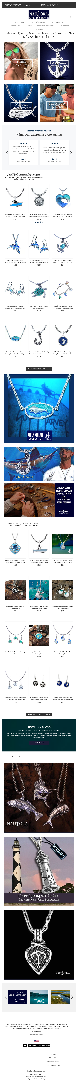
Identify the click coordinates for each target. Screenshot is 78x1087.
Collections (14, 26)
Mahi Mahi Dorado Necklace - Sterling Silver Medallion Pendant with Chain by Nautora (39, 216)
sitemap (53, 1054)
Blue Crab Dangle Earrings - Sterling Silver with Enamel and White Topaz (15, 308)
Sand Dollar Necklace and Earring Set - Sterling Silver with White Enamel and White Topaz (15, 700)
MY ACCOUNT (54, 4)
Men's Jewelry (58, 22)
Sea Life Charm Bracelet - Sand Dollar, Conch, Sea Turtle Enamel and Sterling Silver (63, 308)
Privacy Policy (53, 1058)
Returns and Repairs (53, 1061)
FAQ (23, 5)
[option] (23, 152)
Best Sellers (64, 26)
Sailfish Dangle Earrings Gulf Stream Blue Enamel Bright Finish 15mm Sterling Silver (63, 700)
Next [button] (71, 151)
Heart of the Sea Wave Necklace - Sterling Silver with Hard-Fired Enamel (63, 216)
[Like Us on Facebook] (9, 756)
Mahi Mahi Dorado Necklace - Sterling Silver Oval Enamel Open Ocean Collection (15, 354)
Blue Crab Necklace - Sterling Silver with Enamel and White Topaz (62, 262)
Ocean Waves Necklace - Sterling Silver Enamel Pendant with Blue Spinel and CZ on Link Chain (15, 562)
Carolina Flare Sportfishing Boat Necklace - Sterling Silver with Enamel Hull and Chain (15, 216)
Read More (41, 743)
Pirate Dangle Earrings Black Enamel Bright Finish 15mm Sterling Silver (39, 700)
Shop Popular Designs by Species (39, 714)
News (28, 5)
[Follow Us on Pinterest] (16, 756)
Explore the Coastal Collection (39, 369)
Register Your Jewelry (12, 5)
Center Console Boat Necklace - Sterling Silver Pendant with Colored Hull (39, 562)
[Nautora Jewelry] (39, 14)
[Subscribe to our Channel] (12, 756)
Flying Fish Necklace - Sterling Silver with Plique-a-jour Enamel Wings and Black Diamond (15, 262)
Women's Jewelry (39, 22)
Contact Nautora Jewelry (36, 1071)
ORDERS (42, 4)
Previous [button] (7, 151)
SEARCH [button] (38, 30)
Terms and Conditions (53, 1065)
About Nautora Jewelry (13, 4)
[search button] (71, 17)
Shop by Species (19, 22)
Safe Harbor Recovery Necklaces (40, 26)
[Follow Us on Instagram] (19, 756)
